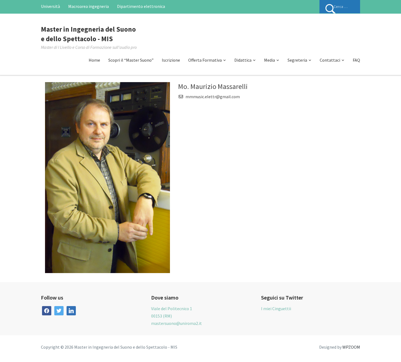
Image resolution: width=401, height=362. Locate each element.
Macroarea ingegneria (88, 6)
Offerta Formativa (205, 60)
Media (269, 60)
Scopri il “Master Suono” (131, 60)
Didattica (243, 60)
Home (94, 60)
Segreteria (297, 60)
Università (50, 6)
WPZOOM (351, 347)
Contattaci (330, 60)
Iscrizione (171, 60)
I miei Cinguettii (276, 308)
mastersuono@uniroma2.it (176, 323)
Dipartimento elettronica (141, 6)
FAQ (356, 60)
